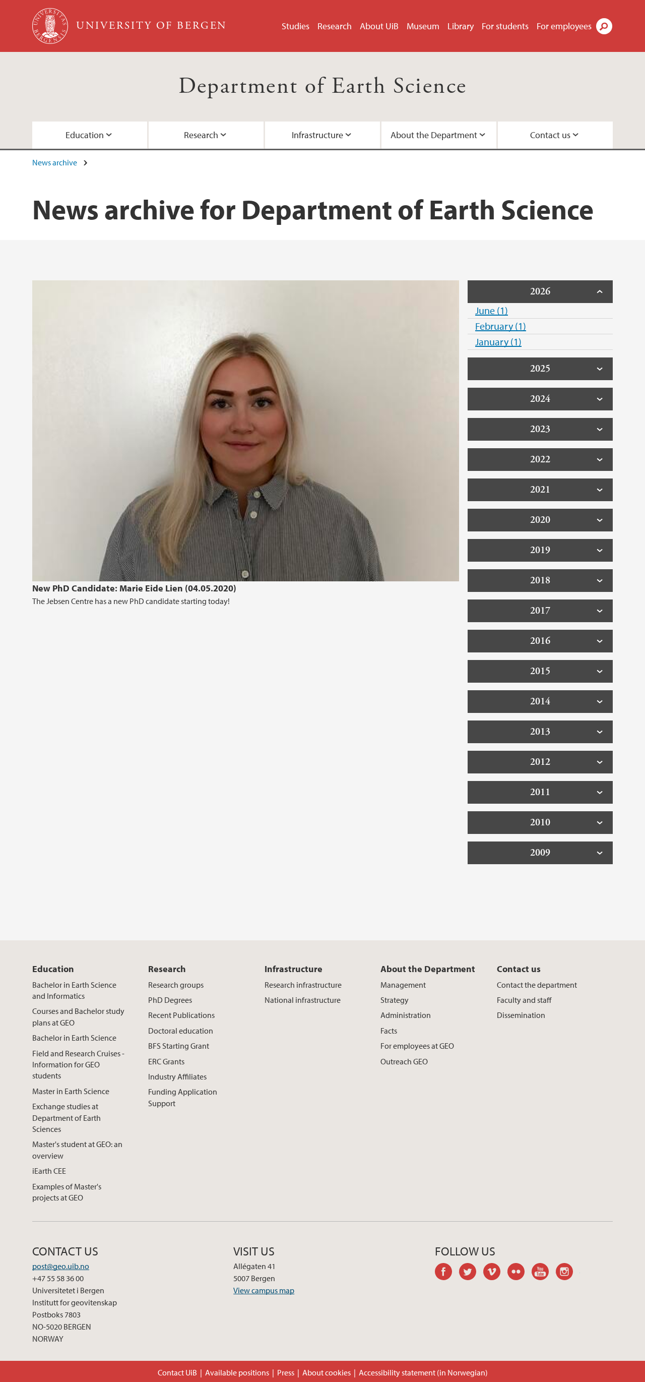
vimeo (495, 1273)
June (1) (491, 310)
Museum (423, 26)
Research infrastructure (303, 985)
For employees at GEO (417, 1046)
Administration (405, 1015)
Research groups (176, 985)
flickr (519, 1273)
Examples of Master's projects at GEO (66, 1192)
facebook (447, 1273)
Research (334, 26)
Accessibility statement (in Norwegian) (423, 1372)
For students (505, 26)
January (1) (498, 341)
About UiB (379, 26)
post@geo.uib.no (60, 1266)
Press (285, 1372)
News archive (54, 162)
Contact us (550, 135)
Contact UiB (177, 1372)
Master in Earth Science (70, 1091)
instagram (568, 1273)
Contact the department (537, 985)
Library (460, 26)
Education (85, 135)
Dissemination (521, 1015)
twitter (471, 1273)
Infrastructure (317, 135)
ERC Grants (166, 1061)
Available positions (237, 1372)
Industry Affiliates (177, 1076)
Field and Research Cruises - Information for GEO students (78, 1064)
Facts (388, 1031)
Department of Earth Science (322, 86)
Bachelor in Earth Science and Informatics (74, 990)
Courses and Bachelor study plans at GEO (78, 1016)
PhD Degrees (170, 1000)
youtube (544, 1273)
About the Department (434, 135)
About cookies (326, 1372)
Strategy (394, 1000)
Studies (295, 26)
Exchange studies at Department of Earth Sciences (66, 1117)
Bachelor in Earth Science (74, 1038)
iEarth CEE (49, 1171)
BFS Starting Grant (178, 1046)
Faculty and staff (524, 1000)
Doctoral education (180, 1031)
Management (403, 985)
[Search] (604, 26)
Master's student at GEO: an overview (77, 1149)
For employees (564, 26)
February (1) (500, 326)
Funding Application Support (182, 1097)
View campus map (263, 1290)
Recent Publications (181, 1015)
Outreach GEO (404, 1061)
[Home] (51, 26)
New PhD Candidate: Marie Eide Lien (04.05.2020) (134, 588)
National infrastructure (303, 1000)
